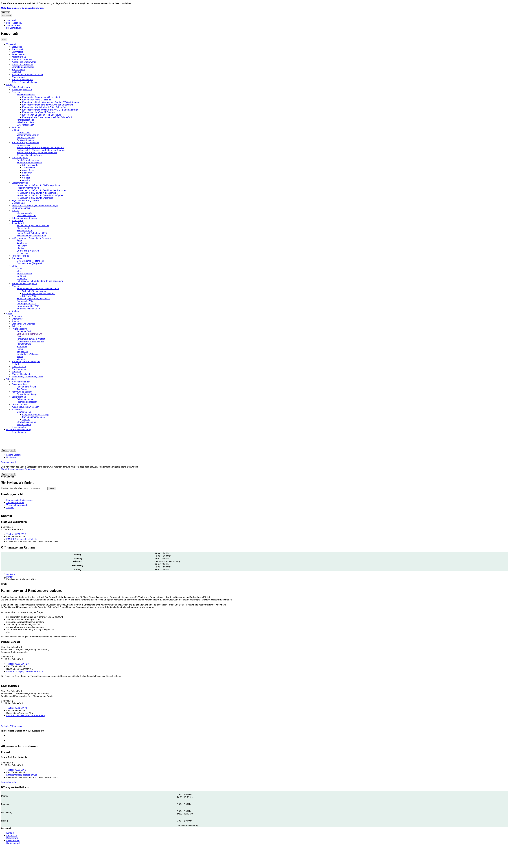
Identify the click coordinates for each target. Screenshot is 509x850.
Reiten (20, 349)
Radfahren (22, 346)
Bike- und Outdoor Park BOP (30, 334)
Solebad (10, 507)
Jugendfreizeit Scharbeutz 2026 (32, 233)
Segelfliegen (22, 351)
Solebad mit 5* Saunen (28, 354)
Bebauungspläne (25, 399)
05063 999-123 (17, 664)
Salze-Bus (21, 276)
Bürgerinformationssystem (29, 162)
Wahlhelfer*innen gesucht (34, 291)
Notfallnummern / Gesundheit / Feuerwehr (31, 238)
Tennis (20, 356)
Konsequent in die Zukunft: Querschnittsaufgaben (40, 195)
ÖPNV (14, 266)
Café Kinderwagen (25, 125)
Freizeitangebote (19, 329)
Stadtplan (16, 371)
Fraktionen (27, 172)
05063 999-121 (17, 708)
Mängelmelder (18, 203)
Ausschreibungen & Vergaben (25, 407)
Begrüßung (17, 47)
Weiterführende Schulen (28, 135)
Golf (19, 336)
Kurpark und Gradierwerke (24, 62)
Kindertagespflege (25, 120)
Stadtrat (26, 178)
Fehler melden (12, 840)
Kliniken (20, 248)
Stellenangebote (24, 213)
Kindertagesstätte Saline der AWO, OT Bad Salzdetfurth (47, 105)
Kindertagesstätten (26, 94)
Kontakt (10, 833)
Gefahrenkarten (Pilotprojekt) (30, 261)
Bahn (19, 268)
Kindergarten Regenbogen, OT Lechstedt (41, 97)
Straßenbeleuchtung (26, 422)
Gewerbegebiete (19, 384)
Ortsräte (26, 180)
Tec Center (22, 389)
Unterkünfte (17, 319)
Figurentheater (23, 228)
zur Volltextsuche (14, 28)
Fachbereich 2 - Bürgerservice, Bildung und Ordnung (41, 150)
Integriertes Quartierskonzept (35, 414)
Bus (19, 271)
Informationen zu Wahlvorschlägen (38, 293)
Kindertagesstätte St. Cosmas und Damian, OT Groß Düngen (50, 102)
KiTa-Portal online (25, 122)
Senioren (16, 127)
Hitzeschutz (22, 253)
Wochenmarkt (18, 77)
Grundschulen (23, 132)
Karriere (15, 210)
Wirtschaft (11, 379)
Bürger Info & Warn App (28, 251)
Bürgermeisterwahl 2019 (28, 308)
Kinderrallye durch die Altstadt (31, 339)
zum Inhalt (11, 20)
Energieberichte (24, 424)
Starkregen (17, 258)
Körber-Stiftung (19, 57)
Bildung (15, 130)
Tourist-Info (17, 316)
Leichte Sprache (13, 455)
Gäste (9, 313)
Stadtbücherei (18, 69)
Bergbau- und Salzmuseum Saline (27, 74)
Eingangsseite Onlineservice (19, 500)
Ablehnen (5, 13)
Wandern (21, 359)
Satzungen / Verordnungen (24, 218)
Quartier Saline (24, 412)
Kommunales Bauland (22, 392)
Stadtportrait (17, 49)
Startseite (10, 574)
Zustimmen (6, 16)
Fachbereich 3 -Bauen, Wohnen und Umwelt (37, 152)
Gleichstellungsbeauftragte (29, 155)
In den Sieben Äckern (26, 387)
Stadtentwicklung (20, 183)
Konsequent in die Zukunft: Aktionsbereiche (37, 193)
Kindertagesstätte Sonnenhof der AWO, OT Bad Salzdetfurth (50, 110)
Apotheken (22, 243)
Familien (16, 92)
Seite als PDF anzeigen (12, 726)
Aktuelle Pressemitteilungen (25, 82)
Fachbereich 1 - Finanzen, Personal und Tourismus (40, 147)
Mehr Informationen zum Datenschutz (19, 469)
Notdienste (11, 457)
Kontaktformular (8, 782)
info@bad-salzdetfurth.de (21, 539)
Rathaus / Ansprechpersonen (25, 142)
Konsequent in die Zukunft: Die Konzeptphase (38, 185)
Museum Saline (19, 366)
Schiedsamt (17, 220)
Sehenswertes (18, 54)
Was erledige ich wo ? (22, 89)
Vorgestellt (11, 44)
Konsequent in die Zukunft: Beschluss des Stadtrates (41, 190)
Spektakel (16, 72)
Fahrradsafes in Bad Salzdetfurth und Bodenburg (40, 281)
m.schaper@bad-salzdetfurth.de (24, 671)
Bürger (9, 84)
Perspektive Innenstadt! (28, 188)
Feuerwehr (22, 246)
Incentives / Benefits (26, 215)
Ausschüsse (28, 170)
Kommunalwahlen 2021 (28, 306)
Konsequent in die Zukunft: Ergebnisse (35, 198)
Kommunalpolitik (20, 157)
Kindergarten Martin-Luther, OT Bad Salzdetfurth (44, 107)
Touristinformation (15, 502)
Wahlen (15, 286)
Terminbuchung (19, 432)
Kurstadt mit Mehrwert (22, 59)
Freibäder (16, 364)
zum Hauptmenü (14, 23)
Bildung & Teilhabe (25, 137)
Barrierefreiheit (13, 843)
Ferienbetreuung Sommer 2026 (31, 235)
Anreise (15, 321)
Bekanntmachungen (21, 208)
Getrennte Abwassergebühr (24, 283)
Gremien (26, 175)
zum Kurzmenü (13, 25)
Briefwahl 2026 (29, 296)
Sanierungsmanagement (33, 417)
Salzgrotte (16, 326)
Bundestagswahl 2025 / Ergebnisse (33, 298)
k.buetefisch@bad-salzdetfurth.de (25, 715)
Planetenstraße (24, 344)
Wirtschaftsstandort (21, 381)
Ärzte (19, 240)
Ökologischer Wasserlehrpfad (30, 341)
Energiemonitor (19, 427)
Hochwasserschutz (20, 256)
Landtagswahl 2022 (26, 303)
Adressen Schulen (25, 140)
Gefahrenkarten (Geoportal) (30, 263)
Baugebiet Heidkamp (26, 394)
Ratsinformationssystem (28, 160)
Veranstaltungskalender (23, 67)
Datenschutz (12, 838)
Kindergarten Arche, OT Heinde (36, 99)
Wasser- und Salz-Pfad (22, 64)
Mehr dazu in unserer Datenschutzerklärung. (22, 8)
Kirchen (15, 311)
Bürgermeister (23, 145)
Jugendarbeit (18, 223)
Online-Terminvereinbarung (19, 429)
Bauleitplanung (19, 397)
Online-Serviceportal (21, 87)
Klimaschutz (17, 409)
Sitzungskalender (30, 165)
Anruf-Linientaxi (24, 273)
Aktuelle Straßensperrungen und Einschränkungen (35, 205)
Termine (26, 419)
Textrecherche (28, 167)
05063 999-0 (16, 534)
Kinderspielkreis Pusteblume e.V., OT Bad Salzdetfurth (47, 117)
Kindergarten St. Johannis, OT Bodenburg (41, 115)
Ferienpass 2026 (24, 230)
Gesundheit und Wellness (23, 324)
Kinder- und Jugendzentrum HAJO (33, 225)
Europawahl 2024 (25, 301)
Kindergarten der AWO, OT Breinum (38, 112)
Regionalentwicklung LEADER (25, 200)
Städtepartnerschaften (22, 79)
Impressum (11, 835)
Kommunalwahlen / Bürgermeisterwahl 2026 (38, 288)
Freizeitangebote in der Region (26, 361)
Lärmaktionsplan (20, 404)
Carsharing (22, 278)
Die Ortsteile (17, 52)
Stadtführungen (19, 369)
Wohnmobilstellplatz (21, 374)
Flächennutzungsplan (27, 402)
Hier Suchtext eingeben (12, 488)
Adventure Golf (24, 331)
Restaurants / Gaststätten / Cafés (27, 376)
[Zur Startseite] (33, 447)
